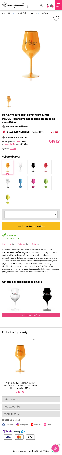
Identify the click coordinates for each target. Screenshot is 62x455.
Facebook (10, 424)
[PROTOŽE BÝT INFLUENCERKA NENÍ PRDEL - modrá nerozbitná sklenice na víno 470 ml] (20, 183)
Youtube (38, 424)
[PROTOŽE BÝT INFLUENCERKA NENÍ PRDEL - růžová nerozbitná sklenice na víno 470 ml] (33, 183)
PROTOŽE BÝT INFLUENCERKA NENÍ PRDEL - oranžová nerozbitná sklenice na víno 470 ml (20, 385)
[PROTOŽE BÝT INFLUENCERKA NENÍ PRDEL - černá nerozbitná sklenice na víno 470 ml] (33, 167)
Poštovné (21, 244)
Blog (49, 424)
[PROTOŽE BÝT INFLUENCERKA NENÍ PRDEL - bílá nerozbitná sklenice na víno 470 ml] (20, 167)
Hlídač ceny (7, 244)
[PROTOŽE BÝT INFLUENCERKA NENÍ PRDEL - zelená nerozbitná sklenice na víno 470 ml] (45, 183)
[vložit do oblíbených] (56, 18)
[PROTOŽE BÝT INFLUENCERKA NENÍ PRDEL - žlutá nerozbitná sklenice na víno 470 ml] (7, 199)
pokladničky (10, 144)
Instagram (24, 424)
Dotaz (34, 244)
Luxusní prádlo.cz (19, 5)
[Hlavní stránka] (4, 13)
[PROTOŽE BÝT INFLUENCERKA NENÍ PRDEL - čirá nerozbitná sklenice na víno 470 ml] (7, 183)
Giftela (13, 148)
